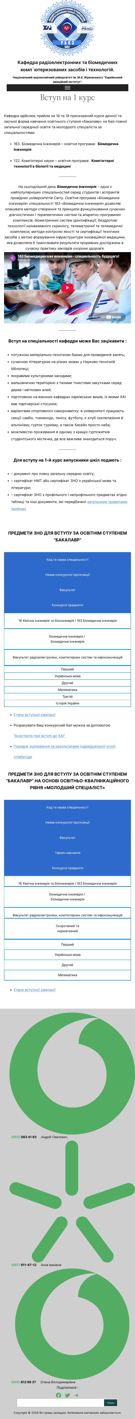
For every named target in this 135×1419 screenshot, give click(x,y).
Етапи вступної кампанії (34, 715)
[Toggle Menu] (67, 87)
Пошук (110, 1402)
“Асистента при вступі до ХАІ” (39, 736)
